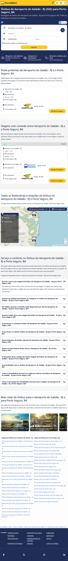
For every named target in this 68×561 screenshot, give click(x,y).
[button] (34, 214)
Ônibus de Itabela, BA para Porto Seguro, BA (47, 470)
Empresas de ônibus (15, 544)
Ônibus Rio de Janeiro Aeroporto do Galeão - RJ (16, 508)
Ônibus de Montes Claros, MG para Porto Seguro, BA (50, 485)
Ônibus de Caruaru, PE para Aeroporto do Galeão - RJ (18, 461)
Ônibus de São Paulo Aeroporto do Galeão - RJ (16, 512)
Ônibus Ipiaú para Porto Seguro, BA (45, 466)
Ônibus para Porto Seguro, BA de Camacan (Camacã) (50, 447)
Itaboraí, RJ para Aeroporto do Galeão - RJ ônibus (16, 476)
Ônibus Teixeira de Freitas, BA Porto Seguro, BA (48, 495)
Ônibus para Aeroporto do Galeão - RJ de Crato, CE (17, 465)
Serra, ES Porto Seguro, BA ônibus (44, 492)
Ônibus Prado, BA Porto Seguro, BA (44, 489)
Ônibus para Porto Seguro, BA (57, 527)
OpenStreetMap (58, 245)
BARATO (5, 144)
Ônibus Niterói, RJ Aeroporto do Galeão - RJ (15, 487)
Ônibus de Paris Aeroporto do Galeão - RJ (14, 494)
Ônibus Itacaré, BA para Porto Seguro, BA (46, 476)
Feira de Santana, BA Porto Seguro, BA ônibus (48, 454)
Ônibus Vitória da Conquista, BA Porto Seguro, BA (49, 498)
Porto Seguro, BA (59, 209)
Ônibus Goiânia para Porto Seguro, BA (45, 457)
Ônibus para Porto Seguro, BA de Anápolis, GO (48, 441)
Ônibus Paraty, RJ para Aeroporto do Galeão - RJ (16, 491)
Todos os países (52, 544)
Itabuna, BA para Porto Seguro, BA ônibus (46, 473)
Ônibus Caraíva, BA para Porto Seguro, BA (46, 451)
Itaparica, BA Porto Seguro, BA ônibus (45, 479)
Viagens (30, 544)
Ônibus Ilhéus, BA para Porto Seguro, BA (46, 463)
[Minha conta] (52, 3)
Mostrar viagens (57, 111)
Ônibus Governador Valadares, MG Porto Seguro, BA (50, 460)
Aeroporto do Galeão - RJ (39, 209)
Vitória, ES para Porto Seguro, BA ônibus (46, 501)
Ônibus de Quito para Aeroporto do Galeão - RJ (16, 500)
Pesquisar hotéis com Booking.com (15, 43)
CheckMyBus (4, 527)
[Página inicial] (25, 3)
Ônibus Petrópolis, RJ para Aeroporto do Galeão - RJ (17, 497)
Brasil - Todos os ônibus (16, 527)
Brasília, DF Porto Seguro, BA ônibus (45, 444)
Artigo (49, 539)
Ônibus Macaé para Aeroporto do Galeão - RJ (15, 484)
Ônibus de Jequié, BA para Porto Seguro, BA (47, 482)
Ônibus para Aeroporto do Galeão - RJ (35, 527)
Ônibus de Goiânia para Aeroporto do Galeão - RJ (16, 473)
